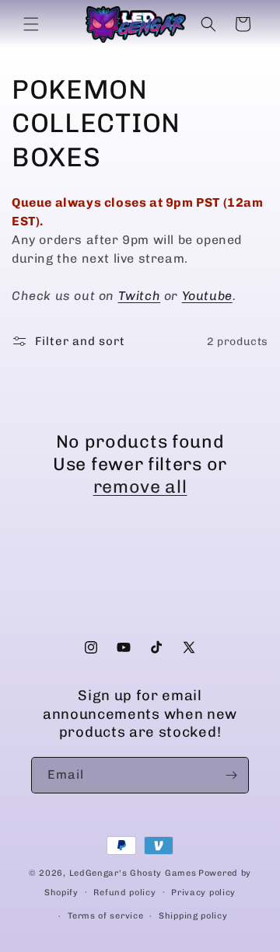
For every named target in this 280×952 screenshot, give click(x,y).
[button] (31, 24)
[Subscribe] (231, 775)
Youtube (207, 295)
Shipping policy (193, 916)
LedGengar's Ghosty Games (133, 873)
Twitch (139, 295)
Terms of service (105, 916)
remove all (140, 486)
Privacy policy (203, 892)
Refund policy (124, 892)
